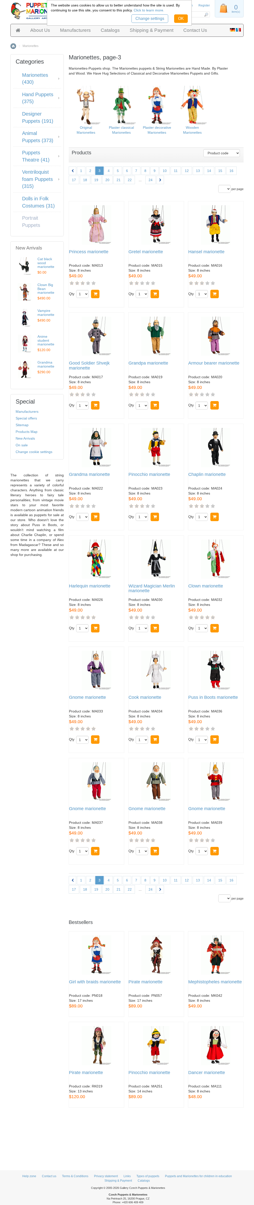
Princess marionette (88, 251)
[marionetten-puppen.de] (232, 30)
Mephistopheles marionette (215, 982)
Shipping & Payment (151, 30)
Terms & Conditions (75, 1176)
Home (13, 46)
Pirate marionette (145, 982)
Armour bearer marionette (213, 363)
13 (198, 171)
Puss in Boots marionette (213, 697)
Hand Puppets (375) (37, 98)
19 (96, 180)
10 (165, 171)
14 (209, 171)
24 (151, 180)
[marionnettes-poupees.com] (238, 30)
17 (74, 180)
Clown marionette (205, 586)
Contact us (49, 1176)
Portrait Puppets (31, 221)
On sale (22, 445)
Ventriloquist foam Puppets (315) (37, 179)
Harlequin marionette (89, 586)
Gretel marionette (145, 251)
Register (204, 5)
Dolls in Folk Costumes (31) (38, 202)
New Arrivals (25, 438)
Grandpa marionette (148, 363)
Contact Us (195, 30)
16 (231, 171)
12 (187, 171)
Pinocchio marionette (149, 474)
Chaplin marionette (207, 474)
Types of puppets (147, 1176)
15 (220, 171)
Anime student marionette (45, 340)
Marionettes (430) (35, 78)
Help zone (29, 1176)
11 (176, 171)
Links (127, 1176)
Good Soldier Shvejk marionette (89, 366)
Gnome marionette (87, 697)
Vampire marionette (45, 312)
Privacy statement (106, 1176)
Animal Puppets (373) (37, 136)
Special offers (26, 418)
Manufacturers (75, 30)
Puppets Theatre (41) (36, 156)
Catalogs (110, 30)
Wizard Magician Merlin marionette (151, 588)
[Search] (206, 14)
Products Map (26, 432)
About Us (40, 30)
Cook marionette (144, 697)
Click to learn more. (149, 10)
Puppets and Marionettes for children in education (198, 1176)
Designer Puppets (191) (37, 117)
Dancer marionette (206, 1072)
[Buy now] (95, 294)
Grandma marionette (89, 474)
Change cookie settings (34, 452)
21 (119, 180)
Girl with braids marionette (95, 982)
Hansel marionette (206, 251)
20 (107, 180)
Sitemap (22, 425)
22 (130, 180)
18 (85, 180)
